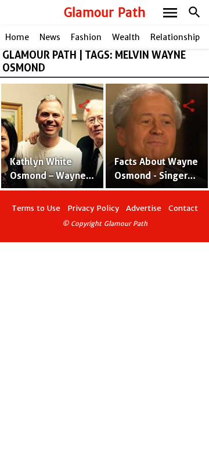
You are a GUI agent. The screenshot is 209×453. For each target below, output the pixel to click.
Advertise (143, 208)
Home (17, 37)
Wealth (126, 37)
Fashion (86, 37)
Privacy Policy (93, 208)
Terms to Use (36, 208)
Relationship (175, 37)
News (49, 37)
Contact (183, 208)
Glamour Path (105, 12)
